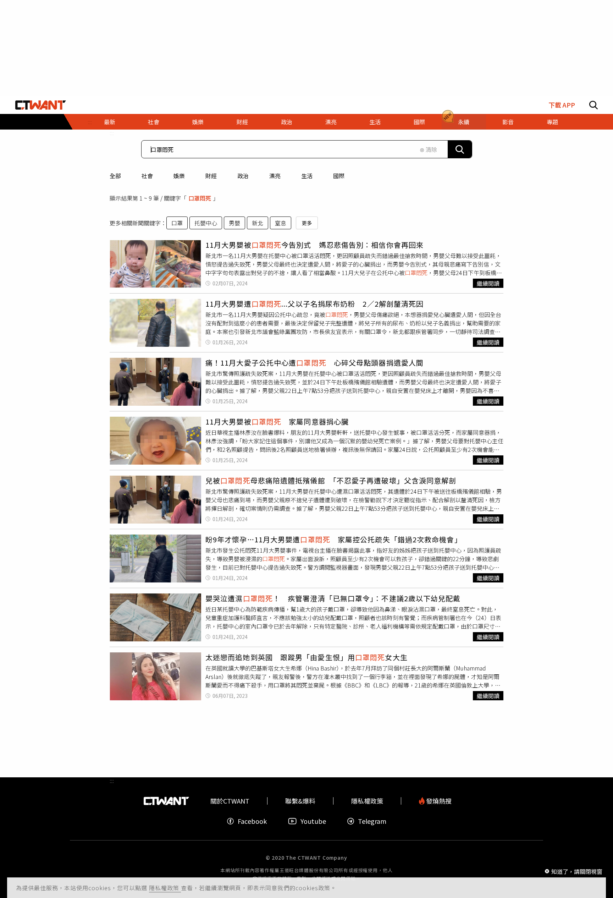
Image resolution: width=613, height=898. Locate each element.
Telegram (372, 821)
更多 (307, 222)
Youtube (313, 821)
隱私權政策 (165, 887)
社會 (147, 176)
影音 (508, 122)
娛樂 (179, 176)
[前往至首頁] (40, 105)
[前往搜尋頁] (593, 105)
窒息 (280, 223)
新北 (257, 223)
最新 (109, 122)
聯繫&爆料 (300, 801)
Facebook (252, 821)
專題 (552, 122)
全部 (115, 176)
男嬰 (234, 223)
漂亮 (275, 176)
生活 (307, 176)
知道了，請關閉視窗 (576, 871)
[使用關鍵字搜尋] (460, 149)
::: (112, 132)
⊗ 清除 (428, 149)
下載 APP (561, 105)
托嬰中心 (205, 223)
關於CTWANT (229, 801)
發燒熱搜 (438, 801)
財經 (211, 176)
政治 (243, 176)
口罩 (177, 223)
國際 (338, 176)
